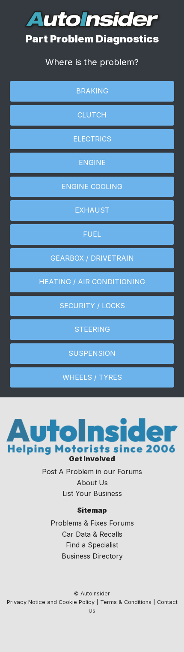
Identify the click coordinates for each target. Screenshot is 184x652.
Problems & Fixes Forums (92, 523)
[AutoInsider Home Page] (92, 19)
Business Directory (92, 556)
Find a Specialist (92, 545)
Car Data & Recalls (92, 534)
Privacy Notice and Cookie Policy (51, 602)
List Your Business (92, 493)
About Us (92, 482)
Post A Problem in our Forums (92, 471)
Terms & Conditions (125, 602)
